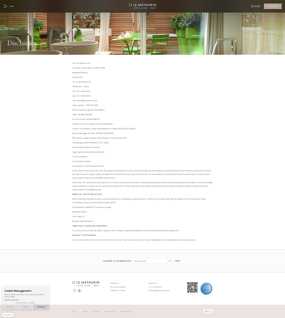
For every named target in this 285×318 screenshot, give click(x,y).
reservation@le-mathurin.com (159, 290)
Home (74, 311)
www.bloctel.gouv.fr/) (169, 230)
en (209, 311)
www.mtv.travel (86, 221)
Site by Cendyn (125, 311)
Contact (84, 311)
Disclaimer (96, 311)
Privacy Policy (110, 311)
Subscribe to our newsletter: (117, 261)
